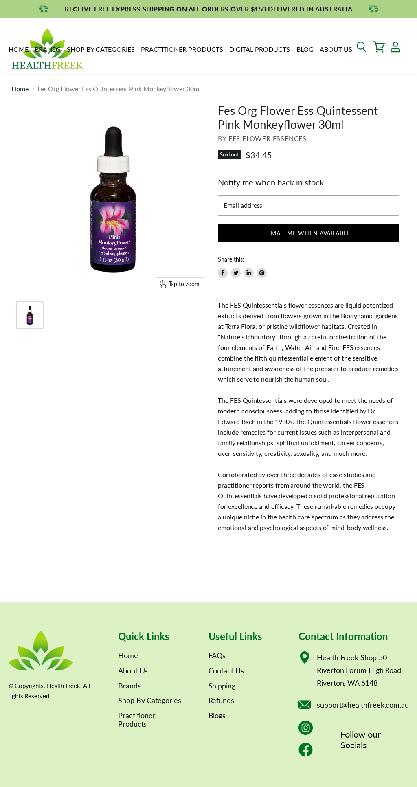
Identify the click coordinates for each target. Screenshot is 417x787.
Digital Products (259, 49)
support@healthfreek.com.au (363, 704)
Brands (48, 49)
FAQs (217, 655)
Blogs (217, 715)
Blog (305, 49)
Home (19, 49)
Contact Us (226, 670)
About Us (336, 49)
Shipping (221, 685)
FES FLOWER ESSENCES (267, 138)
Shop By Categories (101, 49)
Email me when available (308, 233)
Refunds (221, 700)
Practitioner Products (182, 49)
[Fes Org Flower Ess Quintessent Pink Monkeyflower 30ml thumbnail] (30, 315)
